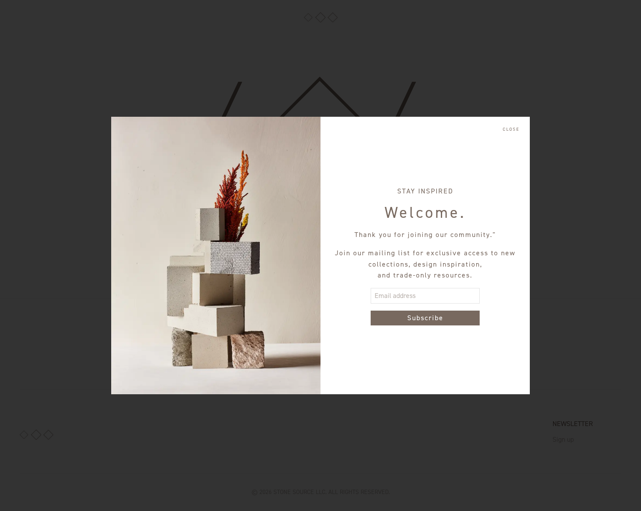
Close (511, 129)
